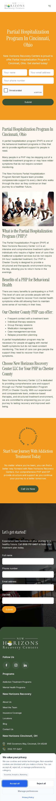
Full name (7, 555)
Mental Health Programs (14, 687)
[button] (49, 6)
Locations (7, 718)
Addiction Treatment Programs (17, 682)
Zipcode (6, 594)
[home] (13, 6)
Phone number (10, 568)
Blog (5, 724)
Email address (9, 581)
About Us (7, 702)
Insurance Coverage (12, 713)
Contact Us (8, 729)
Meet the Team (10, 707)
